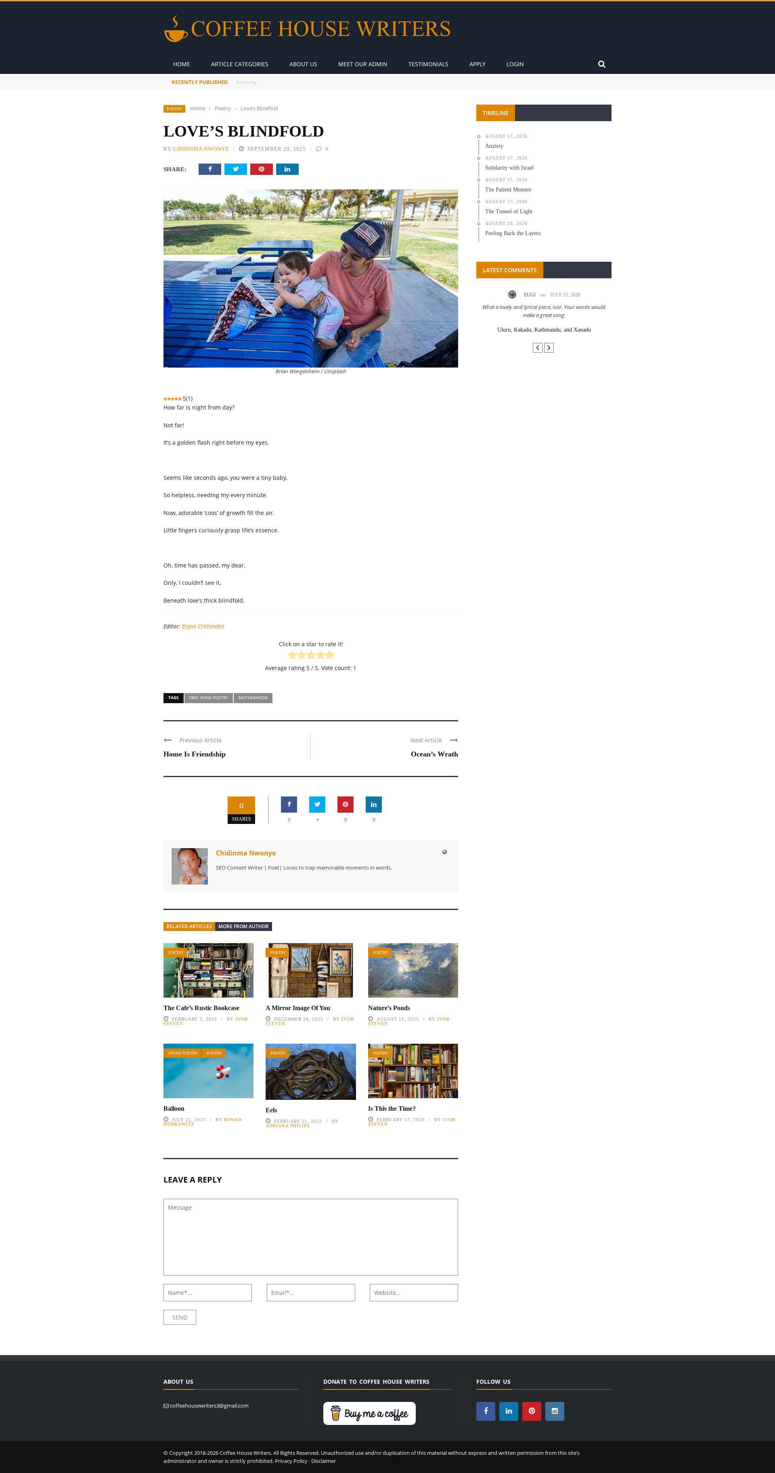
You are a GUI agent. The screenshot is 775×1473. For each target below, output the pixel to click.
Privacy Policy (291, 1461)
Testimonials (428, 64)
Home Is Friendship (194, 754)
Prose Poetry (183, 1053)
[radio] (292, 656)
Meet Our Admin (363, 64)
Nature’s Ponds (389, 1007)
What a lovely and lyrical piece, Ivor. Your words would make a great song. (543, 311)
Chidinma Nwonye (201, 149)
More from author (243, 926)
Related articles (189, 926)
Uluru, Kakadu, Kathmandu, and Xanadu (544, 330)
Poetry (174, 109)
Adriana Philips (288, 1125)
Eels (271, 1110)
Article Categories (239, 64)
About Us (303, 64)
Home (181, 64)
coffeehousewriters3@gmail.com (209, 1405)
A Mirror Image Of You (298, 1007)
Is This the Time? (392, 1108)
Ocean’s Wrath (434, 754)
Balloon (173, 1108)
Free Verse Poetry (208, 697)
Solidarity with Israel (263, 82)
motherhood (253, 697)
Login (515, 64)
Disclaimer (323, 1461)
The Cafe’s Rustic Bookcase (201, 1007)
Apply (477, 64)
